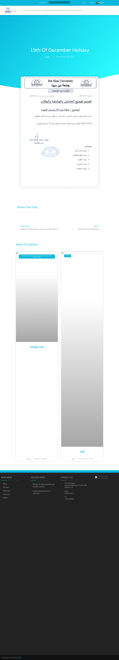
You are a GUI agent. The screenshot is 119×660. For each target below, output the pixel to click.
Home (24, 10)
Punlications (73, 10)
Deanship (56, 10)
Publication (6, 491)
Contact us (6, 494)
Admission (51, 10)
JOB (82, 451)
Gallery (5, 498)
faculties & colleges (35, 10)
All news (6, 487)
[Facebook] (57, 2)
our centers (62, 10)
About (27, 10)
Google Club (37, 347)
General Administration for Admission (41, 492)
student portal (44, 10)
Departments (79, 10)
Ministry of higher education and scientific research (43, 485)
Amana (67, 10)
